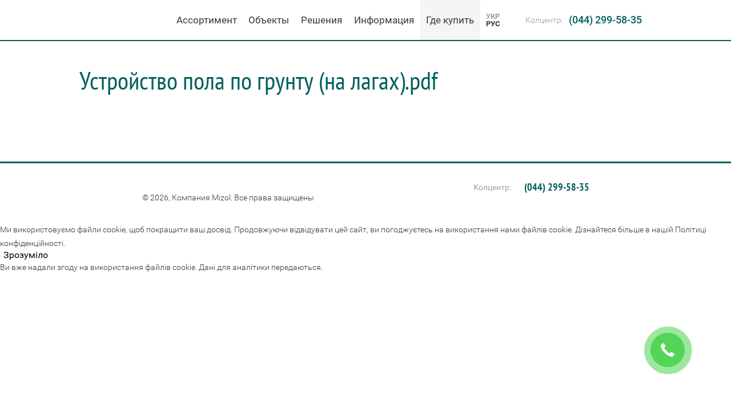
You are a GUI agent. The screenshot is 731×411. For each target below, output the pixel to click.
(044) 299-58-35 (605, 20)
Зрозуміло (25, 255)
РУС (493, 23)
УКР (493, 16)
